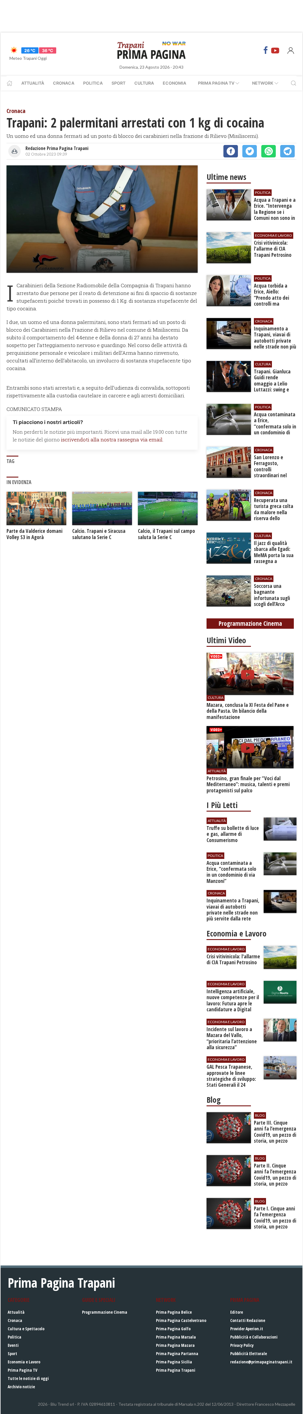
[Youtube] (275, 50)
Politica (93, 83)
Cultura (144, 83)
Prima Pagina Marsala (176, 1337)
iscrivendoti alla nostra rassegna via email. (112, 439)
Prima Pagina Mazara (175, 1345)
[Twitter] (249, 151)
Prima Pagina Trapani (175, 1370)
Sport (118, 83)
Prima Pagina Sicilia (174, 1362)
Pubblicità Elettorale (248, 1353)
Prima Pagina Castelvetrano (181, 1320)
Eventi (13, 1345)
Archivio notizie (21, 1386)
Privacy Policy (242, 1345)
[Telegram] (287, 151)
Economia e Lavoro (24, 1362)
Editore (236, 1312)
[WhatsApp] (268, 151)
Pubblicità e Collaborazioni (254, 1337)
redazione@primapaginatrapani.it (261, 1362)
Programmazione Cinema (104, 1312)
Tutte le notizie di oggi (28, 1378)
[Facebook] (265, 50)
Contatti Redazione (247, 1320)
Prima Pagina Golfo (173, 1328)
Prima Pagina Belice (174, 1312)
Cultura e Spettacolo (26, 1328)
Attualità (32, 83)
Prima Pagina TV (22, 1370)
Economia (174, 83)
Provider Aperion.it (246, 1328)
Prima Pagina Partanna (177, 1353)
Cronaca (63, 83)
